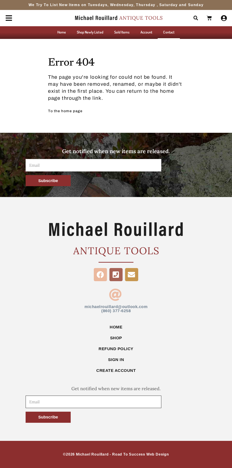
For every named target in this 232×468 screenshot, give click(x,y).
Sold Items (122, 32)
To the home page (65, 111)
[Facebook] (100, 274)
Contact (168, 32)
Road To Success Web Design (140, 454)
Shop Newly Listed (90, 32)
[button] (196, 18)
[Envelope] (131, 274)
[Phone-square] (116, 274)
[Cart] (209, 18)
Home (61, 32)
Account (146, 32)
